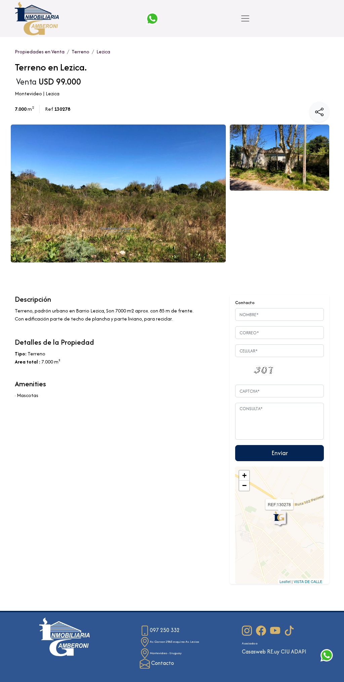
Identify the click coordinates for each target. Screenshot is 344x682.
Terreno (80, 51)
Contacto (162, 663)
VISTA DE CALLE (308, 581)
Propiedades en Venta (39, 51)
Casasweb (254, 651)
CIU (285, 651)
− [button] (244, 485)
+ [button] (244, 475)
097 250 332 (165, 630)
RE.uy (273, 651)
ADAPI (298, 651)
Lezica (103, 51)
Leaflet (285, 581)
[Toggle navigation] (245, 18)
